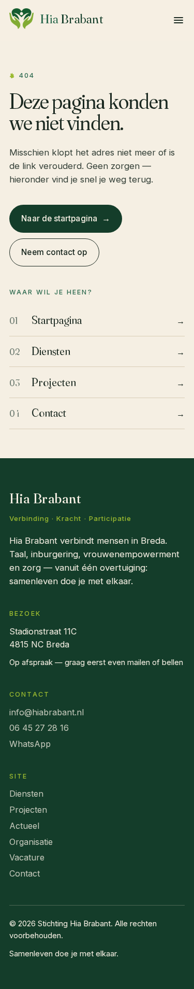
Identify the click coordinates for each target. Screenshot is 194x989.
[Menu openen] (178, 20)
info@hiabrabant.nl (46, 712)
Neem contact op (54, 252)
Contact (24, 873)
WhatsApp (30, 744)
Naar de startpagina (65, 218)
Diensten (26, 793)
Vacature (26, 857)
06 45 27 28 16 (39, 728)
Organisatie (31, 842)
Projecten (28, 809)
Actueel (24, 826)
